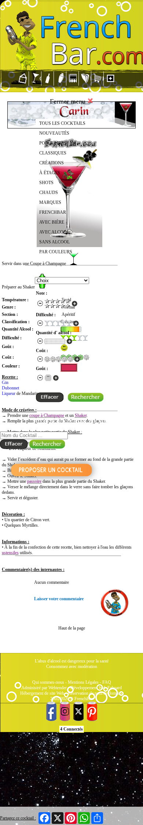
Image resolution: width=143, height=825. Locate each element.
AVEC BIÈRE (51, 222)
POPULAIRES (52, 143)
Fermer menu (68, 101)
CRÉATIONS (51, 162)
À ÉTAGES (49, 172)
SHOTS (46, 182)
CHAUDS (48, 192)
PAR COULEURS (55, 251)
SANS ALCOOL (54, 241)
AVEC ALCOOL (54, 232)
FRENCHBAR (52, 212)
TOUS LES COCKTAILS (62, 123)
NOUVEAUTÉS (54, 133)
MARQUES (50, 202)
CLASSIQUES (52, 153)
